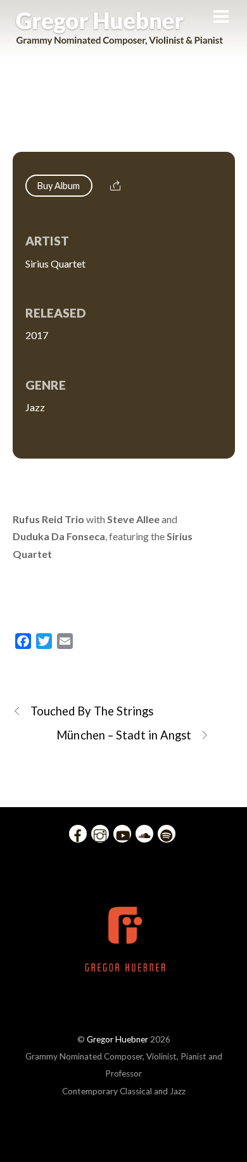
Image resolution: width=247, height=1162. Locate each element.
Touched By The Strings (92, 711)
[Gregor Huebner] (119, 39)
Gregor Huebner (117, 1039)
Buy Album (58, 185)
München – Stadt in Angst (123, 735)
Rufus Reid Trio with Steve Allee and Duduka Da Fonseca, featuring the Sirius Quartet (123, 117)
